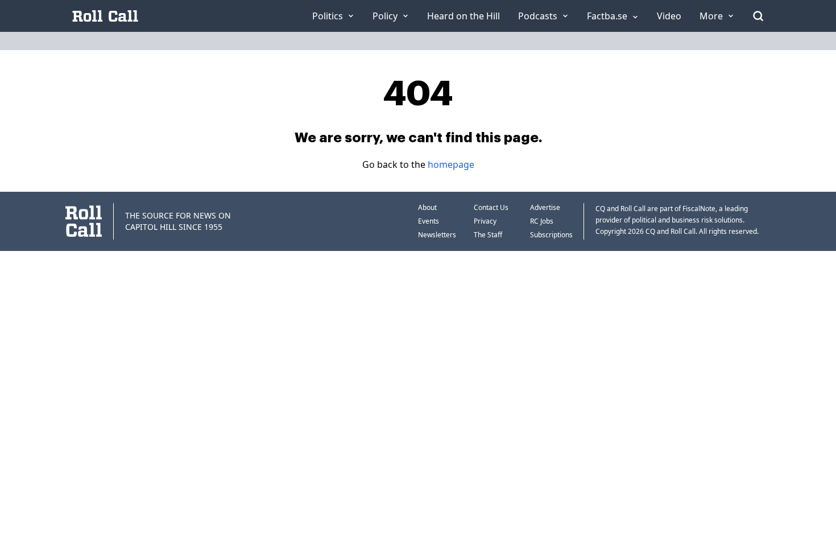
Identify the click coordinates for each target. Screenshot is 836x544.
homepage (451, 164)
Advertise (545, 207)
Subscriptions (551, 235)
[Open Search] (758, 16)
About (427, 207)
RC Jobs (541, 221)
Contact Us (491, 207)
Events (428, 221)
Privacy (485, 221)
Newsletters (437, 235)
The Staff (488, 235)
